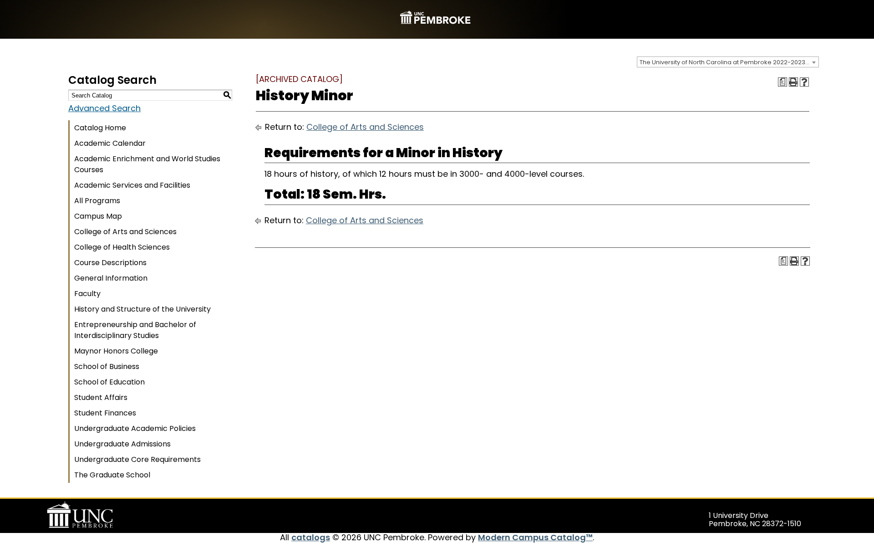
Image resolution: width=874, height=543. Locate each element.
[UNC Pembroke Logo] (97, 515)
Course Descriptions (110, 262)
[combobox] (728, 61)
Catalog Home (100, 128)
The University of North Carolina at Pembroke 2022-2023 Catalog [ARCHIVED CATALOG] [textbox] (729, 62)
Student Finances (105, 413)
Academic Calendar (110, 143)
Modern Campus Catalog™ (535, 537)
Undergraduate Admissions (122, 444)
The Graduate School (112, 475)
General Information (110, 278)
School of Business (106, 366)
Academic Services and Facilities (132, 185)
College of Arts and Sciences (125, 231)
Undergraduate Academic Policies (135, 428)
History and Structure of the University (142, 309)
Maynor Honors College (116, 351)
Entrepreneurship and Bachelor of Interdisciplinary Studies (135, 330)
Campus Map (98, 216)
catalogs (310, 537)
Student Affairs (100, 397)
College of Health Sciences (122, 247)
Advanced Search (104, 108)
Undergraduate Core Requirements (137, 459)
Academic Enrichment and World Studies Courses (147, 164)
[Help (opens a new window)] (804, 82)
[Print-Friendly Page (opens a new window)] (793, 82)
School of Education (109, 382)
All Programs (97, 200)
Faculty (87, 293)
